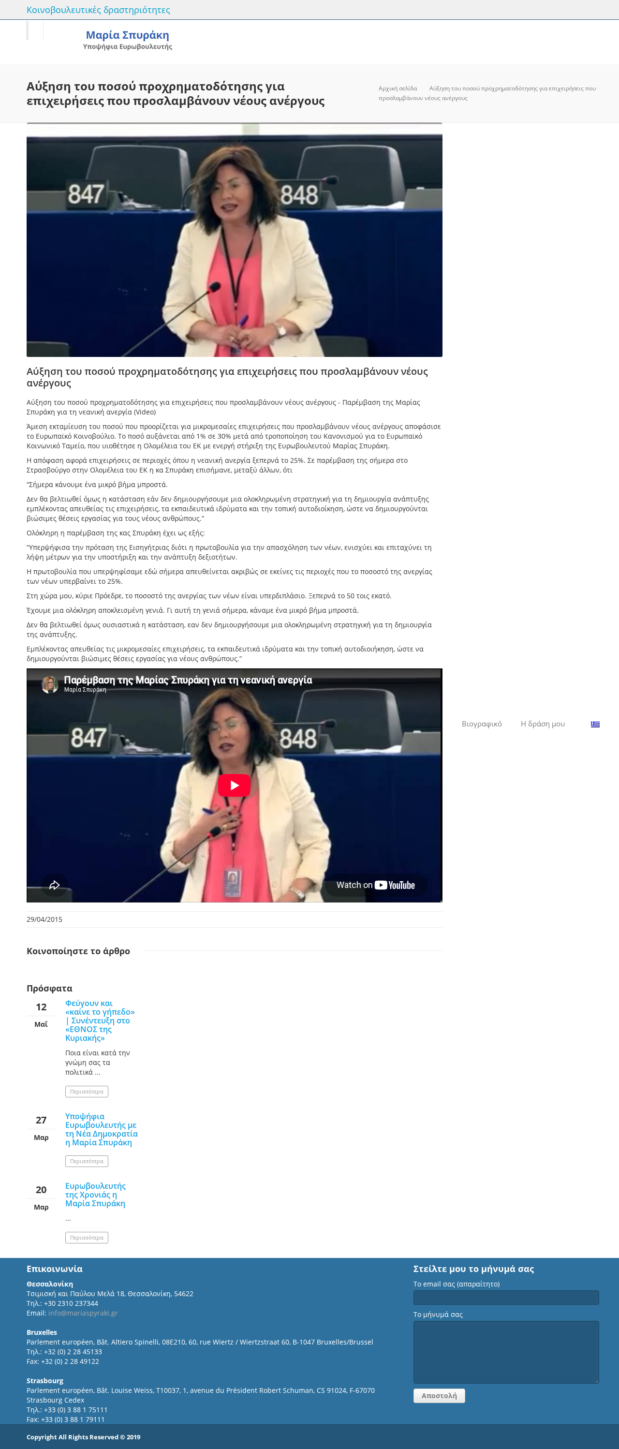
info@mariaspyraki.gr (83, 1312)
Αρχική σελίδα (398, 88)
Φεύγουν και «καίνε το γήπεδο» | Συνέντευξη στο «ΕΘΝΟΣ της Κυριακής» (100, 1020)
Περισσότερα (86, 1091)
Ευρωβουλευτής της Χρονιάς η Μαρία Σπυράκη (95, 1195)
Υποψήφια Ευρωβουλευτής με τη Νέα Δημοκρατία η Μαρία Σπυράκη (101, 1129)
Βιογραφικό (482, 723)
